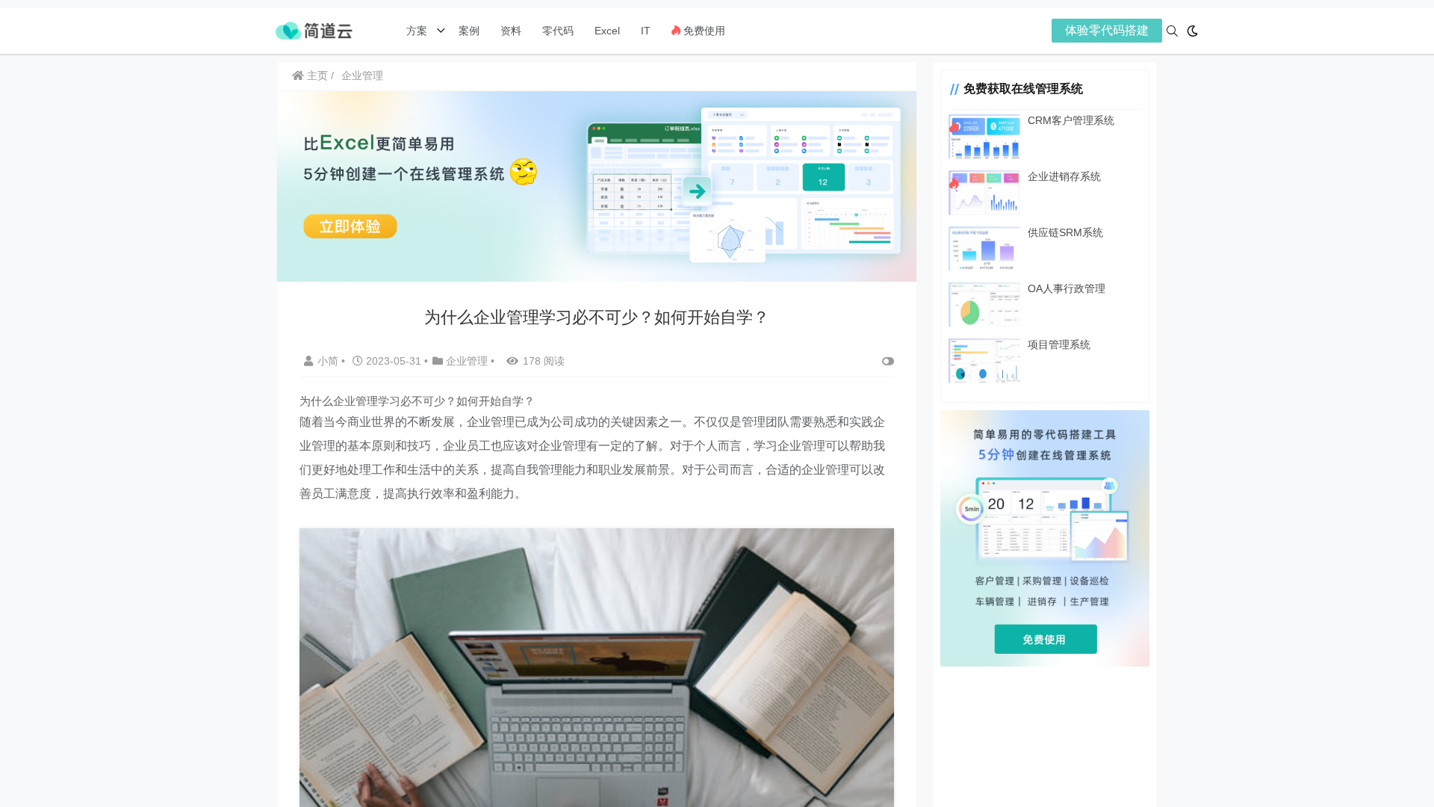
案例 (467, 31)
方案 (418, 31)
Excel (607, 31)
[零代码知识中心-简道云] (313, 29)
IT (646, 31)
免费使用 (702, 31)
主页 (316, 75)
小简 (329, 361)
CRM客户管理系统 (1071, 120)
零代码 (558, 31)
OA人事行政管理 (1066, 288)
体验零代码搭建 (1107, 30)
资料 (510, 31)
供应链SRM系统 (1065, 232)
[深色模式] (1192, 31)
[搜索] (1172, 31)
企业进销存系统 (1064, 176)
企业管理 (362, 75)
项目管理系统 (1059, 344)
